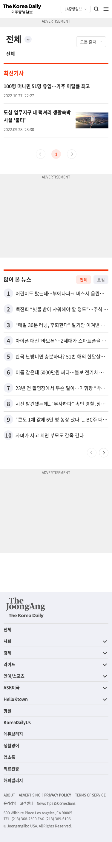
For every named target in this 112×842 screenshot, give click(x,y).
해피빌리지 (13, 780)
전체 (10, 53)
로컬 (101, 280)
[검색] (96, 8)
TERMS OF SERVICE (90, 795)
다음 (103, 452)
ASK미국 (12, 687)
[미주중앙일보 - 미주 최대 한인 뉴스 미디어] (22, 9)
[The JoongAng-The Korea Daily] (25, 607)
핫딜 (7, 711)
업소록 (9, 757)
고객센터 (26, 803)
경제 (7, 653)
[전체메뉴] (106, 8)
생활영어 (11, 745)
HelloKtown (16, 699)
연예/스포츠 (14, 676)
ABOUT (9, 795)
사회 (7, 641)
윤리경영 (10, 803)
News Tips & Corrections (56, 803)
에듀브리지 (13, 734)
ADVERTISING (29, 795)
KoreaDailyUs (17, 722)
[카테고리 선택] (28, 39)
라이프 (9, 664)
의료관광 (11, 769)
